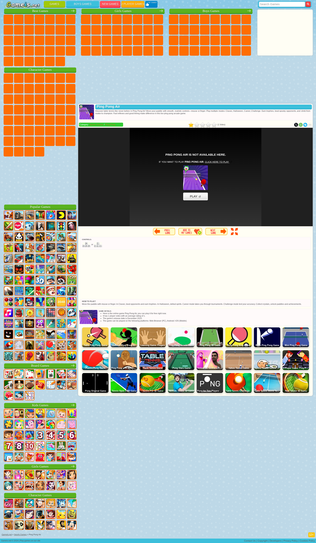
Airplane (215, 51)
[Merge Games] (72, 356)
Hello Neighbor (8, 141)
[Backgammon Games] (40, 385)
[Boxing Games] (30, 356)
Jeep (225, 51)
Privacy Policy (290, 540)
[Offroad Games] (51, 248)
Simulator (29, 19)
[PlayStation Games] (72, 345)
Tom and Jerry (8, 120)
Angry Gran (39, 88)
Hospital (96, 40)
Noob (70, 130)
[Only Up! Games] (19, 356)
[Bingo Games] (72, 385)
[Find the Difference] (61, 457)
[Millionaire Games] (8, 324)
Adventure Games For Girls (148, 19)
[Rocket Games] (51, 324)
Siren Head (50, 120)
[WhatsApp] (301, 125)
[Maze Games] (8, 356)
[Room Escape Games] (51, 226)
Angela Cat (86, 30)
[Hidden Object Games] (72, 291)
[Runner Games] (19, 324)
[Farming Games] (40, 291)
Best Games (40, 11)
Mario (19, 109)
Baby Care (158, 40)
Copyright (263, 540)
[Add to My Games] (190, 231)
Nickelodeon (50, 51)
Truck (205, 30)
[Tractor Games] (61, 270)
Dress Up (117, 30)
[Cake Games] (19, 313)
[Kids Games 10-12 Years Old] (30, 446)
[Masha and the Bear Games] (19, 414)
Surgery (117, 40)
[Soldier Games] (51, 280)
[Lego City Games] (30, 259)
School (70, 51)
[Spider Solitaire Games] (51, 374)
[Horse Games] (8, 237)
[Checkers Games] (30, 385)
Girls (19, 19)
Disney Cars (39, 99)
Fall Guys (39, 120)
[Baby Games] (8, 414)
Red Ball (8, 88)
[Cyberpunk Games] (72, 259)
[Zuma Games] (30, 280)
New (8, 19)
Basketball (8, 61)
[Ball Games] (61, 313)
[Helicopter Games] (40, 248)
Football (184, 19)
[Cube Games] (30, 270)
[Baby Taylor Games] (51, 457)
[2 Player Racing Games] (72, 237)
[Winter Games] (61, 335)
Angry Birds (70, 88)
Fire (184, 51)
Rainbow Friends (19, 141)
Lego (50, 88)
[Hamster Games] (72, 457)
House (148, 51)
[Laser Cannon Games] (72, 280)
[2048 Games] (61, 302)
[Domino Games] (72, 374)
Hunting (246, 51)
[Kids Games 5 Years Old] (61, 435)
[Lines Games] (8, 302)
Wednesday (60, 141)
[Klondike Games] (40, 374)
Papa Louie (148, 30)
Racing (225, 30)
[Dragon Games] (72, 270)
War (39, 61)
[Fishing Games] (51, 270)
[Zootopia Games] (19, 504)
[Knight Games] (61, 356)
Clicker (8, 40)
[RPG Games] (72, 215)
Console (60, 61)
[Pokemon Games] (61, 515)
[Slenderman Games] (72, 226)
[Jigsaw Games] (8, 425)
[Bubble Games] (30, 435)
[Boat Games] (19, 259)
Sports (29, 30)
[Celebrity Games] (72, 486)
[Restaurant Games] (40, 475)
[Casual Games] (40, 345)
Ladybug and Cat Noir (29, 88)
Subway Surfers (60, 88)
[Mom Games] (61, 486)
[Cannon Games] (8, 345)
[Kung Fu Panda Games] (19, 525)
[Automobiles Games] (30, 215)
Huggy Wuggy (50, 130)
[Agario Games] (19, 226)
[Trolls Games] (8, 504)
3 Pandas (29, 99)
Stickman (194, 30)
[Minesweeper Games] (61, 385)
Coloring (158, 19)
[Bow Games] (51, 237)
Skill (60, 19)
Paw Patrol (29, 78)
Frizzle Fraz (39, 109)
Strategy (194, 19)
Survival (194, 40)
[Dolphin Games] (51, 446)
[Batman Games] (40, 515)
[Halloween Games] (19, 270)
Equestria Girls (96, 19)
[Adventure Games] (8, 248)
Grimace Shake (19, 151)
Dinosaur (39, 40)
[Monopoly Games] (19, 396)
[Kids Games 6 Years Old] (72, 435)
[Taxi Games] (72, 248)
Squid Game (8, 130)
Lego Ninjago (50, 78)
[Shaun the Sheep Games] (8, 515)
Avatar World (39, 141)
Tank (205, 19)
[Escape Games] (40, 226)
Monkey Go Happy (70, 109)
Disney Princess (137, 40)
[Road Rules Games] (61, 226)
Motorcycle (184, 30)
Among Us (60, 120)
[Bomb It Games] (30, 226)
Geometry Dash (19, 30)
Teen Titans (19, 120)
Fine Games (50, 40)
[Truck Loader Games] (40, 237)
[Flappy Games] (19, 335)
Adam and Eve (50, 109)
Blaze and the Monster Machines (50, 99)
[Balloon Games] (19, 280)
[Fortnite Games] (61, 259)
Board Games (40, 365)
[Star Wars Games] (30, 291)
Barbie (117, 19)
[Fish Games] (19, 435)
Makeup (127, 40)
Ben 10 (236, 40)
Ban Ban (70, 141)
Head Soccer (29, 61)
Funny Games (39, 30)
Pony (86, 19)
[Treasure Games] (72, 302)
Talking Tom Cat (39, 78)
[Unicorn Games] (40, 425)
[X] (296, 125)
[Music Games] (8, 313)
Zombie (215, 19)
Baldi (29, 130)
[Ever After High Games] (51, 486)
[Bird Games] (51, 335)
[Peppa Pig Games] (72, 425)
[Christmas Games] (51, 291)
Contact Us (250, 540)
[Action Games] (8, 215)
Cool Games (60, 51)
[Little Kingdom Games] (61, 425)
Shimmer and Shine (60, 109)
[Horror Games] (8, 335)
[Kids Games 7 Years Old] (8, 446)
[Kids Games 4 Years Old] (51, 435)
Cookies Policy (307, 540)
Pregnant (158, 30)
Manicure (106, 40)
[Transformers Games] (40, 525)
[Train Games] (8, 259)
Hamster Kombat (29, 151)
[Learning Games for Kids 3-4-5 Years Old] (40, 414)
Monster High (137, 19)
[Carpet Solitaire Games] (8, 385)
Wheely (8, 78)
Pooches (70, 99)
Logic (70, 30)
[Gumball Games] (30, 504)
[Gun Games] (8, 291)
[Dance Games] (61, 475)
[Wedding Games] (19, 486)
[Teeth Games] (30, 486)
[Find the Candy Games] (51, 425)
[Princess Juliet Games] (19, 425)
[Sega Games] (19, 291)
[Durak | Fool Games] (8, 374)
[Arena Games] (30, 248)
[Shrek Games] (72, 515)
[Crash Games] (8, 270)
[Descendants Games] (30, 515)
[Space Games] (19, 248)
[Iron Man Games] (30, 525)
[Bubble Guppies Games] (51, 504)
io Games (50, 30)
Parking (173, 19)
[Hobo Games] (61, 525)
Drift (246, 40)
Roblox (60, 130)
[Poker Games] (61, 374)
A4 (19, 130)
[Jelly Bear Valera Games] (40, 457)
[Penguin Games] (8, 457)
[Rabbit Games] (72, 446)
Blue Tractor (29, 120)
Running (194, 51)
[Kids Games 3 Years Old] (40, 435)
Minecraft (236, 19)
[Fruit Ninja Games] (8, 226)
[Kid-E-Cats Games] (30, 457)
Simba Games (50, 141)
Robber (205, 40)
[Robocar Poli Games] (61, 504)
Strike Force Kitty (8, 109)
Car (246, 19)
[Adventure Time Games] (19, 515)
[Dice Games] (8, 396)
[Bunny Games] (61, 446)
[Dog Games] (51, 475)
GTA (225, 40)
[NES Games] (30, 324)
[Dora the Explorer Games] (8, 435)
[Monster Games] (40, 324)
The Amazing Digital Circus (39, 151)
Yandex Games (70, 19)
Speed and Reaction (70, 40)
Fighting (215, 30)
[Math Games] (72, 414)
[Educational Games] (30, 414)
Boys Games (83, 4)
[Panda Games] (72, 313)
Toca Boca (29, 141)
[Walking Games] (72, 324)
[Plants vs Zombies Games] (51, 302)
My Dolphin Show (19, 99)
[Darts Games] (30, 335)
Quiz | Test (127, 19)
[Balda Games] (61, 345)
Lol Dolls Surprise (158, 51)
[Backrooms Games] (30, 345)
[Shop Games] (19, 475)
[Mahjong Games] (19, 374)
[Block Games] (19, 302)
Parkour (236, 51)
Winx (117, 51)
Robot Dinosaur (184, 40)
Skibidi (8, 151)
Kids (39, 19)
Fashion (148, 40)
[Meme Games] (51, 356)
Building (50, 61)
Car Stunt (8, 51)
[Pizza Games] (30, 475)
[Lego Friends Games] (72, 475)
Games (54, 4)
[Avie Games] (40, 486)
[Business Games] (40, 313)
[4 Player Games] (40, 215)
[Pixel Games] (8, 280)
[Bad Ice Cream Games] (19, 237)
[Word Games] (40, 335)
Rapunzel (86, 40)
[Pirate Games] (61, 280)
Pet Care (137, 51)
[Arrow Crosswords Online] (19, 345)
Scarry (60, 30)
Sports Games (96, 124)
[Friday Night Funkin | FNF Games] (30, 302)
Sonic (60, 99)
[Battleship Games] (40, 259)
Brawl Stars (70, 120)
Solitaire (19, 40)
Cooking (127, 51)
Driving (19, 61)
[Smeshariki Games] (51, 414)
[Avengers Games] (51, 525)
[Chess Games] (19, 385)
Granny (39, 130)
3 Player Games (39, 51)
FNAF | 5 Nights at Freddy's (60, 78)
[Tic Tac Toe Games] (30, 396)
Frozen (96, 30)
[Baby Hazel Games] (61, 414)
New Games (110, 4)
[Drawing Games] (40, 446)
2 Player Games (132, 4)
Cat (106, 30)
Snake (19, 51)
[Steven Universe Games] (51, 515)
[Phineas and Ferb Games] (72, 504)
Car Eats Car (215, 40)
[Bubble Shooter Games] (51, 215)
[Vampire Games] (40, 356)
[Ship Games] (61, 248)
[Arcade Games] (61, 215)
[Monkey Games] (19, 457)
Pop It (8, 30)
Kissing (137, 30)
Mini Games (60, 40)
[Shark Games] (30, 237)
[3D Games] (40, 280)
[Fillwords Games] (51, 313)
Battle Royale (225, 19)
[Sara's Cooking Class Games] (8, 475)
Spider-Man (29, 109)
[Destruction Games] (30, 313)
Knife (29, 40)
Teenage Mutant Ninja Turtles (173, 30)
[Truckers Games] (19, 215)
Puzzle (29, 51)
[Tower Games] (72, 335)
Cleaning (96, 51)
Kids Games (40, 405)
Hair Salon (127, 30)
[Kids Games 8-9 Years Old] (19, 446)
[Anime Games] (8, 486)
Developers (275, 540)
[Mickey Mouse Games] (72, 525)
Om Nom (8, 99)
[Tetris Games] (40, 302)
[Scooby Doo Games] (8, 525)
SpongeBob (19, 78)
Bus (173, 51)
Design (86, 51)
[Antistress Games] (61, 324)
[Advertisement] (40, 180)
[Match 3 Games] (61, 291)
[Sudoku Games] (51, 385)
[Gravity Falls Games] (40, 504)
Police (173, 40)
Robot (246, 30)
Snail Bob (70, 78)
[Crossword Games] (40, 270)
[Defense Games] (61, 237)
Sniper (236, 30)
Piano (106, 51)
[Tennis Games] (51, 345)
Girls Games (123, 11)
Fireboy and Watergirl (106, 19)
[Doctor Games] (51, 259)
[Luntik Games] (30, 425)
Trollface (19, 88)
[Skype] (305, 125)
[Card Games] (30, 374)
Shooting (205, 51)
